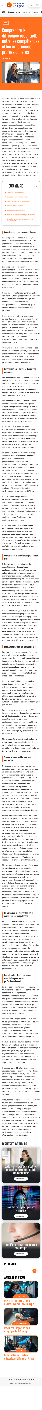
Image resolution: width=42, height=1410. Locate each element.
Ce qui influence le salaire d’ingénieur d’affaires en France (19, 1356)
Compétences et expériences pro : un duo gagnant (18, 201)
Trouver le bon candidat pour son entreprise (16, 210)
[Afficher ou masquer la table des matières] (30, 186)
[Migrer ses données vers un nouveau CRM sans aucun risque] (21, 1289)
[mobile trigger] (4, 5)
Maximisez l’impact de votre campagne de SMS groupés (17, 1329)
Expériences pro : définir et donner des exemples (17, 197)
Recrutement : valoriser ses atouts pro (15, 206)
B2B (5, 23)
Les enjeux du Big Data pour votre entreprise (21, 1208)
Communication (21, 1323)
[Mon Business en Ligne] (15, 5)
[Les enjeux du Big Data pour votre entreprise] (21, 1203)
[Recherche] (31, 5)
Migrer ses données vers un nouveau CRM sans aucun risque (19, 1302)
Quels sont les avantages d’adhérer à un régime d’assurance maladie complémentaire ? (21, 1170)
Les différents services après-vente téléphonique (21, 1246)
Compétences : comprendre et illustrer (15, 192)
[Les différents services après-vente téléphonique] (21, 1240)
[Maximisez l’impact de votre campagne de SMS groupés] (21, 1316)
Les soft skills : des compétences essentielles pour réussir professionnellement (20, 220)
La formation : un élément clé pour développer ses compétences (21, 215)
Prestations (21, 1296)
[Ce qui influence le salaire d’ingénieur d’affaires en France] (21, 1344)
